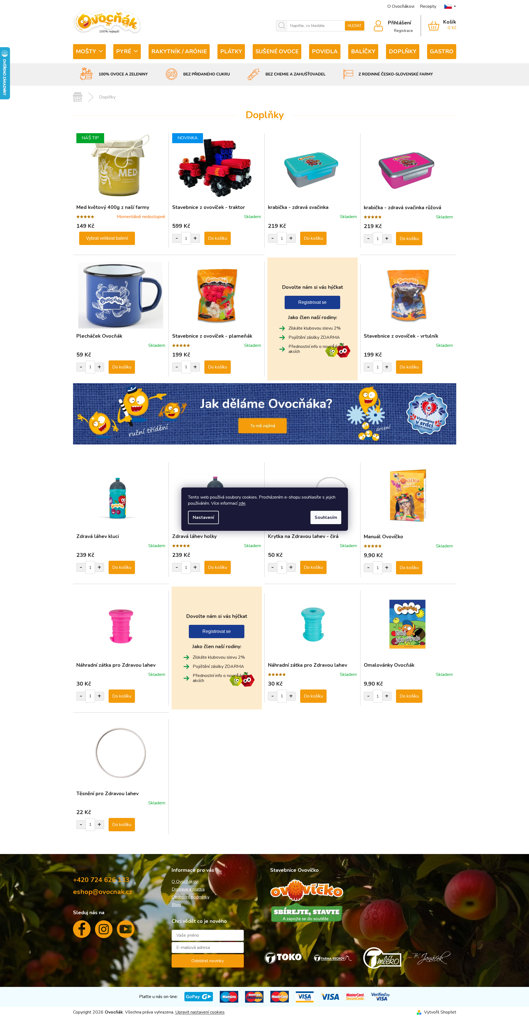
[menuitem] (89, 51)
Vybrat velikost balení (107, 238)
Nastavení (203, 517)
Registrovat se (312, 302)
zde (242, 503)
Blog (176, 905)
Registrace (403, 30)
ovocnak (103, 931)
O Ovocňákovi (400, 6)
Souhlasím (326, 517)
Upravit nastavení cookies (200, 1012)
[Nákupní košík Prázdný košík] (438, 25)
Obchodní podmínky (190, 897)
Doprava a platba (188, 889)
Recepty (428, 6)
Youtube (125, 931)
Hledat (355, 26)
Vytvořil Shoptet (440, 1012)
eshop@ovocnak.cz (102, 891)
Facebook (82, 931)
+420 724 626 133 (101, 879)
